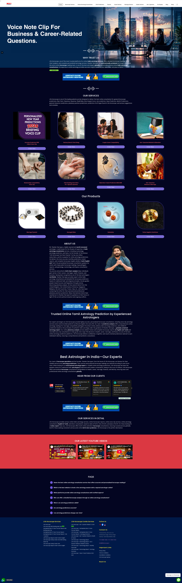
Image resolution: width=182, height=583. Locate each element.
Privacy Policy (102, 550)
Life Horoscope (46, 524)
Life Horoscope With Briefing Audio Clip (52, 526)
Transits (109, 4)
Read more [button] (76, 394)
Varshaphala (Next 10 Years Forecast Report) (53, 532)
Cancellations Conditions (104, 555)
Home (60, 4)
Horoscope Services (70, 4)
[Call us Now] (3, 580)
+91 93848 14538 (103, 539)
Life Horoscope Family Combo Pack (51, 543)
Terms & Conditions (103, 553)
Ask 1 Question (150, 4)
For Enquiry (160, 4)
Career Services (117, 4)
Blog (167, 4)
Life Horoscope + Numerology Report (80, 539)
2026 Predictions (100, 4)
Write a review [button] (59, 391)
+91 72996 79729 (112, 539)
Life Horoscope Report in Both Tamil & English (54, 538)
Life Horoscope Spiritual (104, 557)
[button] (91, 25)
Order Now (31, 148)
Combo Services (140, 4)
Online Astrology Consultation (85, 4)
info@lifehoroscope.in (104, 543)
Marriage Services (129, 4)
